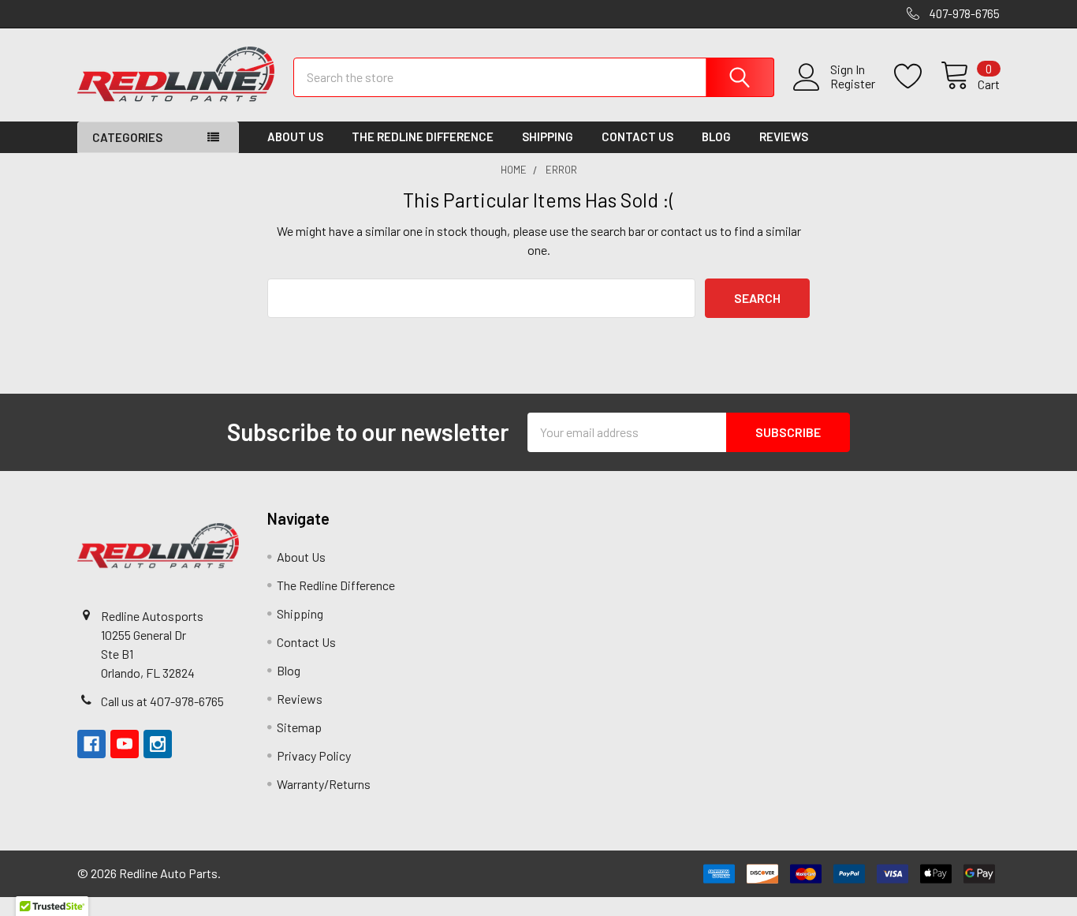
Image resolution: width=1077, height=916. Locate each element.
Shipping (547, 136)
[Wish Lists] (917, 76)
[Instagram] (157, 744)
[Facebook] (91, 744)
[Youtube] (124, 744)
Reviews (783, 136)
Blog (716, 136)
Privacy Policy (314, 755)
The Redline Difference (423, 136)
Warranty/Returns (324, 783)
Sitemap (299, 727)
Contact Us (637, 136)
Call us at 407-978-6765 (162, 701)
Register (852, 84)
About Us (295, 136)
